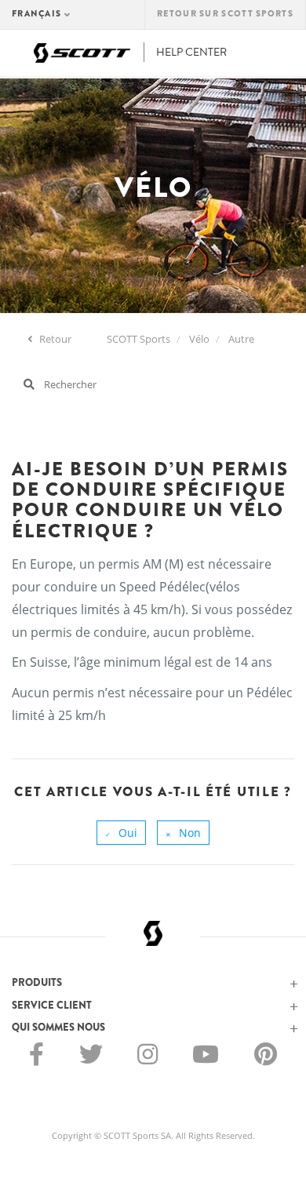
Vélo (199, 339)
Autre (241, 339)
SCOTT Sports (138, 339)
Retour (54, 339)
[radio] (121, 832)
